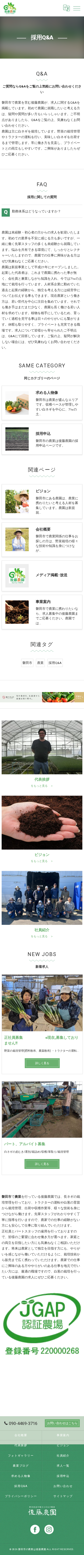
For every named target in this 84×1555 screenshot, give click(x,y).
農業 (40, 663)
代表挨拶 (20, 1445)
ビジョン (63, 1445)
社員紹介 (63, 1455)
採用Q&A (55, 663)
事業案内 (63, 1435)
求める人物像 (21, 1476)
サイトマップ (63, 1496)
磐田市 (27, 663)
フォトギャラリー (21, 1455)
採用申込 (63, 1476)
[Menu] (77, 8)
